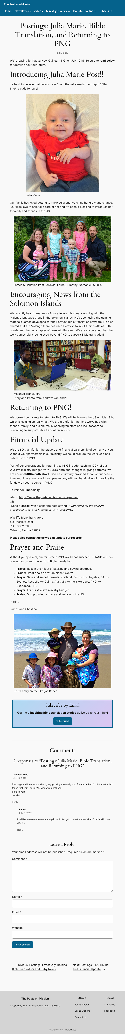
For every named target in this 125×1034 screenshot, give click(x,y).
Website (17, 927)
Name (17, 896)
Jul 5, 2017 (62, 52)
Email (16, 912)
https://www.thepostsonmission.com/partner (48, 497)
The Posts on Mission (17, 4)
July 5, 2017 (19, 778)
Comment (19, 858)
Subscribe (62, 721)
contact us (33, 537)
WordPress (70, 1029)
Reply (15, 802)
